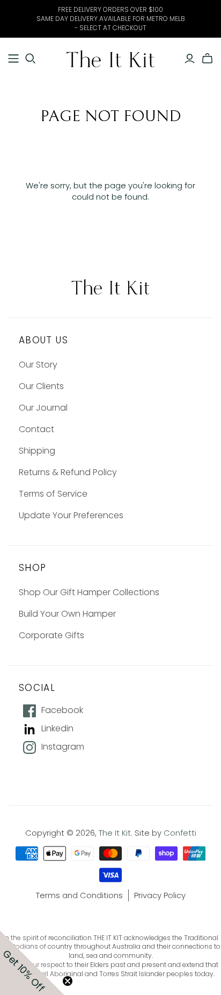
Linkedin (57, 729)
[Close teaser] (67, 981)
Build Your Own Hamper (67, 614)
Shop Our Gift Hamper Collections (89, 592)
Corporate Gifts (51, 635)
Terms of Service (53, 494)
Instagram (62, 747)
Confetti (180, 832)
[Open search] (30, 58)
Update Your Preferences (71, 515)
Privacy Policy (160, 895)
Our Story (38, 364)
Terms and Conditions (79, 895)
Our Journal (43, 407)
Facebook (62, 710)
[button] (32, 962)
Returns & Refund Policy (68, 472)
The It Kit (115, 832)
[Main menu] (13, 58)
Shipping (37, 450)
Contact (36, 429)
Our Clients (41, 386)
